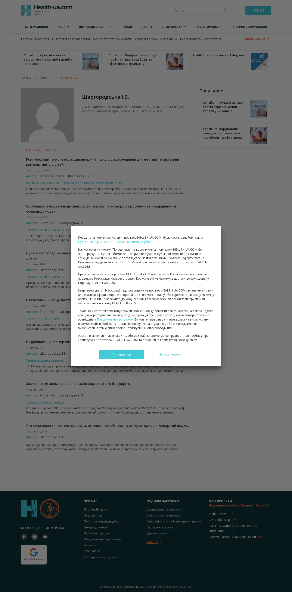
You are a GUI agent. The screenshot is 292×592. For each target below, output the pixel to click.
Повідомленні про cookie (115, 319)
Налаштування (170, 354)
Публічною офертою (93, 242)
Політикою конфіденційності (134, 242)
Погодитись (121, 354)
